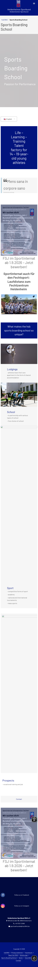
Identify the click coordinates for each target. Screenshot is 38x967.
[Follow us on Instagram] (3, 906)
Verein (21, 958)
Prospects (8, 780)
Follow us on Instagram (21, 906)
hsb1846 (4, 20)
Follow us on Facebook (21, 895)
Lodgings (12, 369)
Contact (19, 799)
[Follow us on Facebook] (3, 895)
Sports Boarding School (9, 958)
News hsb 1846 (13, 955)
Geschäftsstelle (30, 958)
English (9, 119)
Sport (10, 588)
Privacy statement (17, 953)
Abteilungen (24, 955)
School (11, 412)
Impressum (28, 953)
